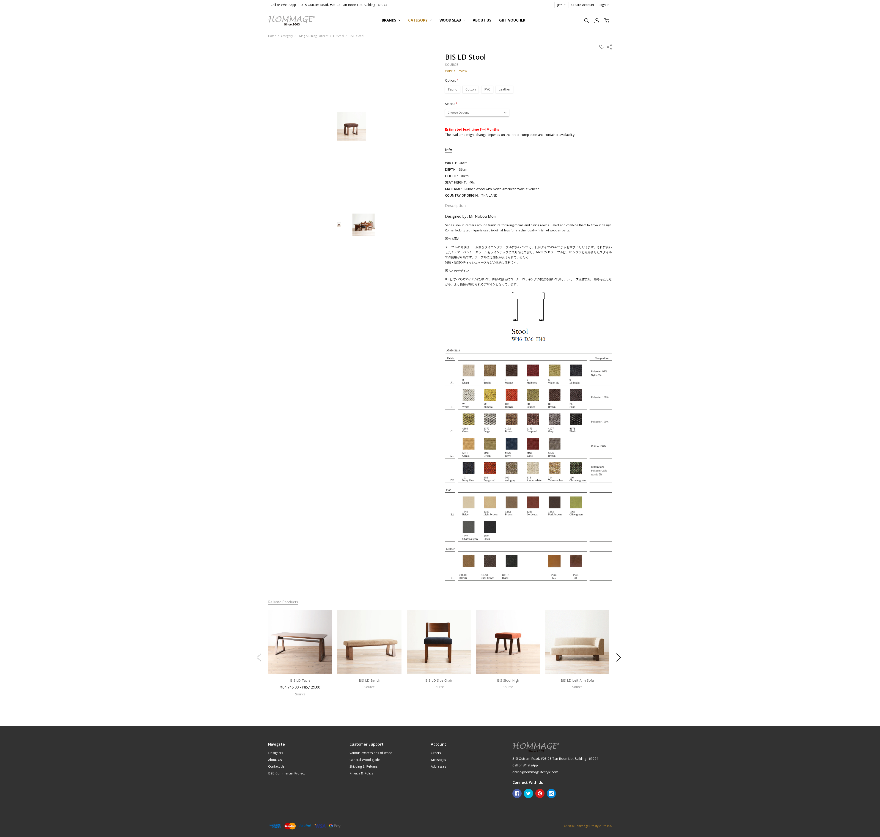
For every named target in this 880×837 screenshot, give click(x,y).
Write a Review (456, 71)
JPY (560, 5)
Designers (275, 753)
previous (259, 657)
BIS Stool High (508, 680)
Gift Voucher (512, 20)
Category (418, 20)
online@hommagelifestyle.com (535, 772)
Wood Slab (451, 20)
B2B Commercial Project (286, 773)
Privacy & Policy (361, 773)
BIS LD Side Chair (438, 680)
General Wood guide (364, 759)
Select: (451, 104)
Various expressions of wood (371, 753)
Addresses (438, 766)
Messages (438, 759)
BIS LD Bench (369, 680)
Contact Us (276, 766)
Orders (436, 753)
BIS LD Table (300, 680)
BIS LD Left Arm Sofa (577, 680)
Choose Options (300, 664)
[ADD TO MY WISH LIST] (324, 625)
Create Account (582, 5)
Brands (389, 20)
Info (448, 150)
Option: (452, 80)
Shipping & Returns (363, 766)
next (618, 657)
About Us (482, 20)
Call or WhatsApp (283, 5)
